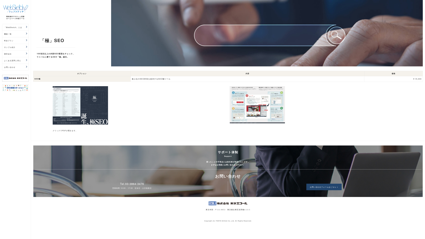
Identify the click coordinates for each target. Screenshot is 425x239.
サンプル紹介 (9, 47)
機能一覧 (8, 34)
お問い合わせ (9, 67)
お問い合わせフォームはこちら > (324, 187)
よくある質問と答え (12, 60)
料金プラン (9, 40)
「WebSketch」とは (13, 27)
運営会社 (8, 54)
